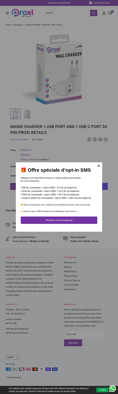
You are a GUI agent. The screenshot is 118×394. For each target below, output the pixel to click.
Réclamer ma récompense (59, 220)
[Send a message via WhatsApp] (113, 389)
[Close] (98, 165)
